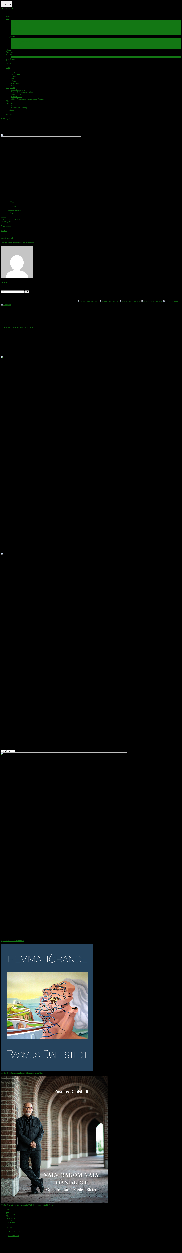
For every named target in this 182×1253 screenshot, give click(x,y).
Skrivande (15, 21)
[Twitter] (8, 1247)
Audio (13, 25)
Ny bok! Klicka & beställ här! (12, 941)
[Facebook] (8, 1242)
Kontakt (9, 63)
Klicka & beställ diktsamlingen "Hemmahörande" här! (22, 1073)
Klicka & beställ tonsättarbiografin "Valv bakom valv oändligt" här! (27, 1205)
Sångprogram (16, 30)
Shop (8, 61)
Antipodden (10, 36)
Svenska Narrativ (17, 43)
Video (13, 28)
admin (3, 217)
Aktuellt (9, 54)
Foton (13, 34)
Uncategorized (6, 222)
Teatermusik (15, 32)
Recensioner (11, 52)
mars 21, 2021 (6, 119)
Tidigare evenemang (19, 57)
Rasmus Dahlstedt (8, 8)
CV (7, 19)
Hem (8, 16)
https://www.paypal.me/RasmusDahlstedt (17, 327)
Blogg (8, 50)
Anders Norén (13, 1236)
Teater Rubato (16, 45)
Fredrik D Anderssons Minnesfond (24, 41)
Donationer (10, 59)
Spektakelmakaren (18, 39)
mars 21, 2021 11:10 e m (10, 219)
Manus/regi (15, 23)
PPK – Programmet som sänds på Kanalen (27, 48)
